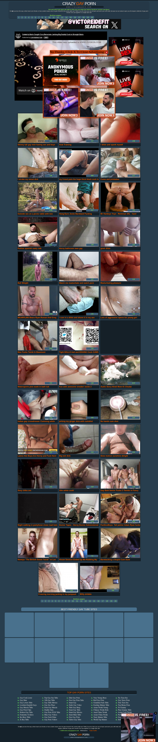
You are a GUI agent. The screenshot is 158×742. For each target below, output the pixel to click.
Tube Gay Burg (74, 707)
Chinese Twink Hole (100, 710)
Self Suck (121, 719)
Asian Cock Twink (125, 712)
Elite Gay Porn (74, 697)
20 (92, 17)
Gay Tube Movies (50, 702)
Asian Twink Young (100, 707)
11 (53, 17)
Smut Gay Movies (75, 712)
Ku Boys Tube (25, 717)
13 (62, 17)
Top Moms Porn (124, 705)
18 (83, 17)
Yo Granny (122, 707)
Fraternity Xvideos (27, 714)
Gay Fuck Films (50, 717)
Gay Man (23, 700)
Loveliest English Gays (28, 705)
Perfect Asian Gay (124, 714)
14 (66, 17)
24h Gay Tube (49, 700)
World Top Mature (100, 719)
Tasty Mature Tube (100, 717)
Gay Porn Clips (25, 710)
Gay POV (121, 717)
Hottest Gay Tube (26, 712)
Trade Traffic (93, 730)
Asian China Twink (100, 714)
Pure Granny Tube (124, 710)
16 (75, 17)
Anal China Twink (100, 712)
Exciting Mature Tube (101, 705)
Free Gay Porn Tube (76, 700)
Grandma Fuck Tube (100, 702)
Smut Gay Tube (74, 710)
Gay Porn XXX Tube (52, 712)
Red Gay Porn (98, 700)
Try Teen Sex (123, 697)
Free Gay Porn (74, 717)
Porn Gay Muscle (50, 707)
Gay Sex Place (49, 705)
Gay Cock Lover (26, 697)
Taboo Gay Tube (75, 719)
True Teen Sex (123, 702)
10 (49, 17)
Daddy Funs (48, 710)
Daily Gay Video (75, 705)
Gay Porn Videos (50, 719)
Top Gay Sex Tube (51, 697)
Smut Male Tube (75, 714)
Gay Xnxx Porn (124, 700)
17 (79, 17)
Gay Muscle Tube (26, 707)
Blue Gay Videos (50, 714)
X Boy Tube (24, 719)
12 (58, 17)
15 (71, 17)
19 (88, 17)
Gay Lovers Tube (26, 702)
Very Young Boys (100, 697)
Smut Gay (72, 702)
